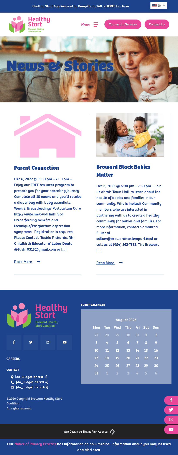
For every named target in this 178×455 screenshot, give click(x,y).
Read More (23, 261)
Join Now (122, 6)
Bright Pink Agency (95, 432)
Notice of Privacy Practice (35, 444)
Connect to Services (123, 24)
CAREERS (13, 359)
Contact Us (157, 24)
